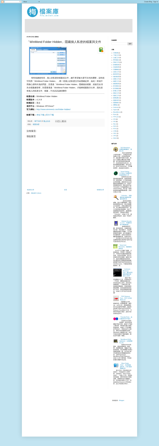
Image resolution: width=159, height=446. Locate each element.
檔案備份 (116, 102)
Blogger (121, 400)
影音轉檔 (116, 88)
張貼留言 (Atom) (36, 193)
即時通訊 (116, 60)
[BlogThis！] (58, 121)
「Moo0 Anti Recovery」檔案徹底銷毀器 (125, 246)
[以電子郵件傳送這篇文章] (56, 121)
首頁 (65, 190)
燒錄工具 (116, 95)
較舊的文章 (100, 190)
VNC (114, 133)
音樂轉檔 (116, 69)
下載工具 (116, 55)
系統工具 (116, 62)
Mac (114, 124)
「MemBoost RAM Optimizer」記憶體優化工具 (125, 341)
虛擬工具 (116, 79)
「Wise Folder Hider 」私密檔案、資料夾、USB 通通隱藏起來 (126, 366)
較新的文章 (30, 190)
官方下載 (50, 115)
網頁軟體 (116, 83)
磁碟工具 (116, 81)
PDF (114, 126)
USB (114, 131)
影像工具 (116, 91)
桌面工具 (116, 72)
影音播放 (116, 86)
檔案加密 (36, 124)
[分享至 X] (61, 121)
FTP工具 (116, 117)
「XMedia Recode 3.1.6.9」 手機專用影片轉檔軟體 (126, 222)
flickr (114, 114)
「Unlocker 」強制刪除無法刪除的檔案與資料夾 (126, 197)
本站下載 (40, 115)
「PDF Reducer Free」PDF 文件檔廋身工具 (126, 298)
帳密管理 (116, 74)
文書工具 (116, 57)
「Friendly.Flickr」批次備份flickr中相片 (125, 318)
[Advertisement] (78, 25)
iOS (114, 119)
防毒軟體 (116, 65)
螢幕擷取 (116, 98)
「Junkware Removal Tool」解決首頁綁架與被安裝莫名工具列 (127, 272)
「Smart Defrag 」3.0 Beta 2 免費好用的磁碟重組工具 (125, 173)
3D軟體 (115, 53)
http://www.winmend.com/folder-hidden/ (53, 109)
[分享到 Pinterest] (65, 121)
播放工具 (116, 93)
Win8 (115, 138)
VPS (114, 136)
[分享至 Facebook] (63, 121)
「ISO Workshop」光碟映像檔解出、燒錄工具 (125, 149)
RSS (114, 128)
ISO (114, 121)
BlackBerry (116, 112)
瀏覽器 (115, 105)
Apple (115, 110)
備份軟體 (116, 76)
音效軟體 (116, 67)
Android (115, 107)
